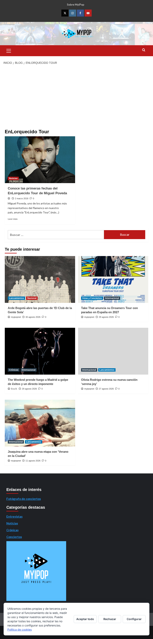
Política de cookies (19, 629)
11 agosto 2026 (33, 460)
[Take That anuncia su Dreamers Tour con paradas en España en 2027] (113, 279)
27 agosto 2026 (106, 389)
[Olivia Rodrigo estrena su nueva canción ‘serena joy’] (113, 351)
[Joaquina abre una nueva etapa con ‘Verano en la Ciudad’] (40, 423)
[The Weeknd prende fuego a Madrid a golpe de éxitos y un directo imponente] (40, 351)
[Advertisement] (76, 97)
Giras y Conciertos (92, 298)
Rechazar (109, 619)
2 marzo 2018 (21, 198)
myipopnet (16, 317)
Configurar (134, 619)
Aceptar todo (85, 619)
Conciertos (14, 537)
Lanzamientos (16, 298)
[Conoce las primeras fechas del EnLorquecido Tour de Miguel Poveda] (40, 159)
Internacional (112, 298)
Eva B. (14, 389)
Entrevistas (14, 516)
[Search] (143, 50)
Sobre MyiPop (75, 4)
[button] (9, 50)
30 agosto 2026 (33, 317)
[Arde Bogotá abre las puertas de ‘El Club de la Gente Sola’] (40, 279)
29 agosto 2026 (106, 317)
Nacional (31, 298)
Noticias (13, 178)
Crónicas (13, 370)
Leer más (13, 218)
